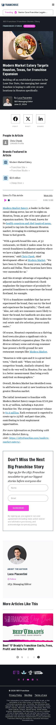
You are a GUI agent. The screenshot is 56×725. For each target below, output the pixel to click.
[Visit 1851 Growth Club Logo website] (38, 672)
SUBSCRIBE (18, 508)
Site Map (28, 695)
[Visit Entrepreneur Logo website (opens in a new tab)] (16, 672)
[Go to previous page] (17, 657)
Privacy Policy (15, 695)
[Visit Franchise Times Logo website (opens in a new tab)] (24, 672)
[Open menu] (53, 5)
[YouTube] (28, 679)
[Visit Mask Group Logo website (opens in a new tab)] (30, 672)
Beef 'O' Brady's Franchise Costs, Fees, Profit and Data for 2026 (28, 647)
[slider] (9, 200)
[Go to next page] (38, 657)
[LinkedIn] (33, 679)
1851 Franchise (9, 21)
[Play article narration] (5, 200)
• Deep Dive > (17, 183)
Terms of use (41, 695)
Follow (13, 579)
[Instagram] (19, 679)
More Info (48, 195)
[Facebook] (23, 679)
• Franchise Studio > (20, 170)
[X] (37, 679)
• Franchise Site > (18, 167)
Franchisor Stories (25, 21)
